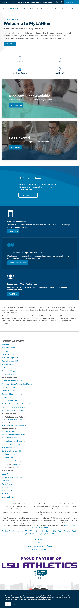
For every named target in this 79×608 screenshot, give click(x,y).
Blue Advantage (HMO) (11, 357)
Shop (24, 8)
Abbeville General (8, 391)
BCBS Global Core (9, 367)
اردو (26, 533)
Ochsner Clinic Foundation (12, 394)
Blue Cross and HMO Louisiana (14, 419)
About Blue (6, 474)
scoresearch (61, 2)
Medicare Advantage (10, 431)
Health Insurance (8, 344)
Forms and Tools (8, 374)
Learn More (13, 231)
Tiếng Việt (29, 531)
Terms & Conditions (39, 549)
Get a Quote (15, 147)
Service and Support (9, 371)
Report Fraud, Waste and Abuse (39, 546)
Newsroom (6, 487)
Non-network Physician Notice (13, 434)
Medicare (44, 2)
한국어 (53, 531)
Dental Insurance (8, 348)
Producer (8, 2)
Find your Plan (16, 105)
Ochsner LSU (7, 397)
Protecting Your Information (12, 444)
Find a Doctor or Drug (36, 8)
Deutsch (32, 533)
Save (47, 8)
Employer (2, 2)
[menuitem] (25, 10)
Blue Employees (8, 497)
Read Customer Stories (18, 263)
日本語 (73, 531)
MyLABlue (70, 8)
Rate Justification (8, 447)
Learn (62, 8)
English (5, 531)
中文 (35, 531)
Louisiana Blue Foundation (12, 477)
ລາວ (68, 531)
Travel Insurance (8, 354)
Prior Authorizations (9, 438)
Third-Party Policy (8, 457)
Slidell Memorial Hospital (11, 400)
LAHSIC (16, 467)
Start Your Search (28, 195)
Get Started (9, 44)
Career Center (7, 484)
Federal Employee (36, 2)
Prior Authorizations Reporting (13, 441)
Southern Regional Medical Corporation (17, 404)
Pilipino (47, 531)
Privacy (39, 543)
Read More (13, 294)
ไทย (52, 533)
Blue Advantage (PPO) (10, 361)
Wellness (55, 8)
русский (46, 533)
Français (20, 531)
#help (57, 2)
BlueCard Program (9, 364)
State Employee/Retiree (23, 2)
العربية (41, 531)
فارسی (39, 533)
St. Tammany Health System (13, 410)
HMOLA (16, 464)
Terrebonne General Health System (15, 407)
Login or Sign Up (71, 2)
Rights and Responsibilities (12, 451)
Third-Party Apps (8, 454)
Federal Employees (9, 387)
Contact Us (6, 481)
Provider (14, 2)
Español (50, 2)
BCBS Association (9, 494)
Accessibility (39, 539)
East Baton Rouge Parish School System (17, 384)
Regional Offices (8, 490)
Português (62, 531)
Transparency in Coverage (12, 461)
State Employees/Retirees (12, 381)
